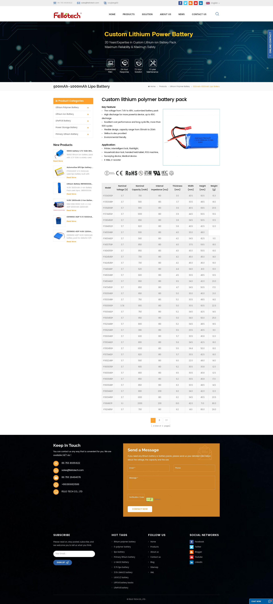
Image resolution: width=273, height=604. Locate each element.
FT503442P (108, 311)
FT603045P (108, 379)
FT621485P (108, 409)
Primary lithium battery (67, 134)
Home (153, 541)
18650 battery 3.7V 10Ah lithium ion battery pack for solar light (80, 151)
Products (129, 14)
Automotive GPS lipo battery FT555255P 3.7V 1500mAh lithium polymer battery (80, 167)
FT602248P (108, 360)
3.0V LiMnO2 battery (123, 572)
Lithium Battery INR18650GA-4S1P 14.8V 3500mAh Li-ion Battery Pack (80, 184)
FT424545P (108, 256)
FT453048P (108, 275)
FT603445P (108, 397)
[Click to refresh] (149, 499)
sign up (61, 562)
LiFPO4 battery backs (123, 582)
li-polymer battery (122, 546)
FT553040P (108, 336)
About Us (165, 14)
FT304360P (108, 195)
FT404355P (108, 250)
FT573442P (108, 354)
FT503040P (108, 293)
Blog (152, 562)
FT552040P (108, 330)
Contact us (155, 557)
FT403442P (108, 238)
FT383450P (108, 220)
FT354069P (108, 208)
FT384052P (108, 226)
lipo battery (119, 552)
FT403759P (108, 244)
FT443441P (108, 269)
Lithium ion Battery (65, 114)
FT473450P (108, 287)
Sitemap (154, 567)
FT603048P (108, 385)
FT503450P (108, 318)
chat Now (256, 601)
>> (166, 420)
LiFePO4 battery (63, 120)
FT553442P (108, 342)
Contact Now (140, 509)
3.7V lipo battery (121, 567)
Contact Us (199, 14)
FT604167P (107, 403)
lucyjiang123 (113, 3)
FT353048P (108, 202)
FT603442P (108, 391)
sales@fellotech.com (90, 3)
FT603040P (108, 373)
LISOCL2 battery (121, 577)
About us (154, 552)
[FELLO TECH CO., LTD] (70, 15)
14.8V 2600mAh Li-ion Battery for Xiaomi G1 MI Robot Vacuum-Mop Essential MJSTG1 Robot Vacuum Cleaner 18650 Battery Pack (80, 200)
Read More (58, 161)
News (181, 14)
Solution (147, 14)
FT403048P (108, 232)
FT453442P (108, 281)
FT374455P (108, 214)
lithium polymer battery (125, 541)
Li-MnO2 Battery (121, 562)
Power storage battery (66, 127)
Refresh (158, 499)
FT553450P (108, 348)
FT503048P (108, 299)
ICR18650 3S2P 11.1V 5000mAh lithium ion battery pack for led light (80, 217)
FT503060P (108, 305)
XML (152, 572)
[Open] (270, 44)
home (112, 14)
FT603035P (108, 366)
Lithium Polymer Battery (180, 86)
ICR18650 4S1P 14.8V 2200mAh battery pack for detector (80, 231)
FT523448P (108, 324)
